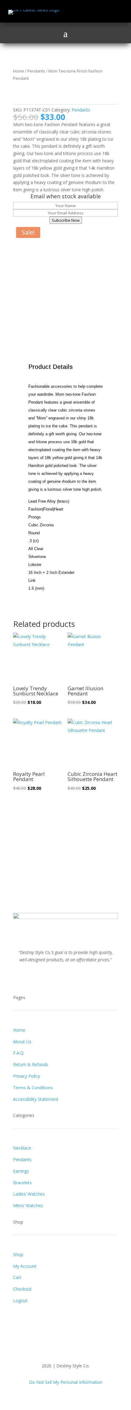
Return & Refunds (30, 1064)
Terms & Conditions (33, 1087)
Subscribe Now (66, 220)
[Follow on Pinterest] (71, 977)
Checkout (22, 1289)
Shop (18, 1254)
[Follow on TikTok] (113, 12)
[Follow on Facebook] (76, 12)
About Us (22, 1041)
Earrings (21, 1171)
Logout (20, 1300)
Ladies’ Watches (29, 1194)
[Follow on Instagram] (101, 12)
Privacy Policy (26, 1076)
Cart (17, 1277)
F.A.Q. (18, 1053)
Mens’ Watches (28, 1205)
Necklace (22, 1148)
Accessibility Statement (35, 1099)
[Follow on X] (89, 12)
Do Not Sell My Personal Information (65, 1382)
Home (18, 71)
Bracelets (22, 1183)
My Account (25, 1266)
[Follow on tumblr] (84, 977)
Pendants (36, 71)
